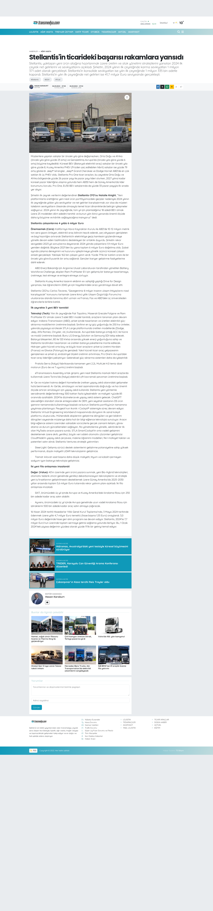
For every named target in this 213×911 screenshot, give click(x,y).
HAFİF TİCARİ (82, 32)
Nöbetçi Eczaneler (92, 719)
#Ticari (57, 79)
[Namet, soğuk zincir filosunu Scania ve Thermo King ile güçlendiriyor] (47, 625)
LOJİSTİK (33, 32)
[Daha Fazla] (172, 87)
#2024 (47, 79)
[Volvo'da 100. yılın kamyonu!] (113, 625)
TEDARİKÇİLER (108, 32)
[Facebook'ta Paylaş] (158, 87)
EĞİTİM (157, 728)
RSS (34, 750)
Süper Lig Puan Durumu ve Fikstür (99, 730)
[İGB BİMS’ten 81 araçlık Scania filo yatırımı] (113, 654)
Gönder (36, 707)
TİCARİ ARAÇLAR (161, 719)
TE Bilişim (180, 750)
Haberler (33, 51)
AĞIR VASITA (46, 32)
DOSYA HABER (160, 722)
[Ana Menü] (182, 31)
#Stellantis (35, 79)
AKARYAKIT (134, 32)
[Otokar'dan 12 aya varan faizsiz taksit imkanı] (47, 654)
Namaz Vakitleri (91, 725)
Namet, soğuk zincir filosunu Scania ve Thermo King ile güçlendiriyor (44, 638)
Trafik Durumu (91, 728)
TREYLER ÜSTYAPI (64, 32)
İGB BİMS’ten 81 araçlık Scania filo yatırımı (112, 667)
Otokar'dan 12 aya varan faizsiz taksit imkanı (46, 667)
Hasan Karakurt (54, 596)
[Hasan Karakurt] (37, 598)
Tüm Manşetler (91, 733)
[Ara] (178, 31)
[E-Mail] (47, 602)
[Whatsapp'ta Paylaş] (167, 87)
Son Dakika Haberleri (94, 736)
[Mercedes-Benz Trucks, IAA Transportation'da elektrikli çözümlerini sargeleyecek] (80, 654)
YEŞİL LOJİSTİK (129, 728)
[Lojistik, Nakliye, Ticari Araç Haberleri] (45, 22)
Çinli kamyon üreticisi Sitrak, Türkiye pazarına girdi (78, 637)
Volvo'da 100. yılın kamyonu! (111, 636)
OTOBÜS (95, 32)
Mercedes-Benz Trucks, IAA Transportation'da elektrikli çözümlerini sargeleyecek (78, 668)
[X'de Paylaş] (162, 87)
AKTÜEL (122, 32)
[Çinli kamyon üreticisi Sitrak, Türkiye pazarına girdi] (80, 625)
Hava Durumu (91, 722)
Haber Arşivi (90, 739)
